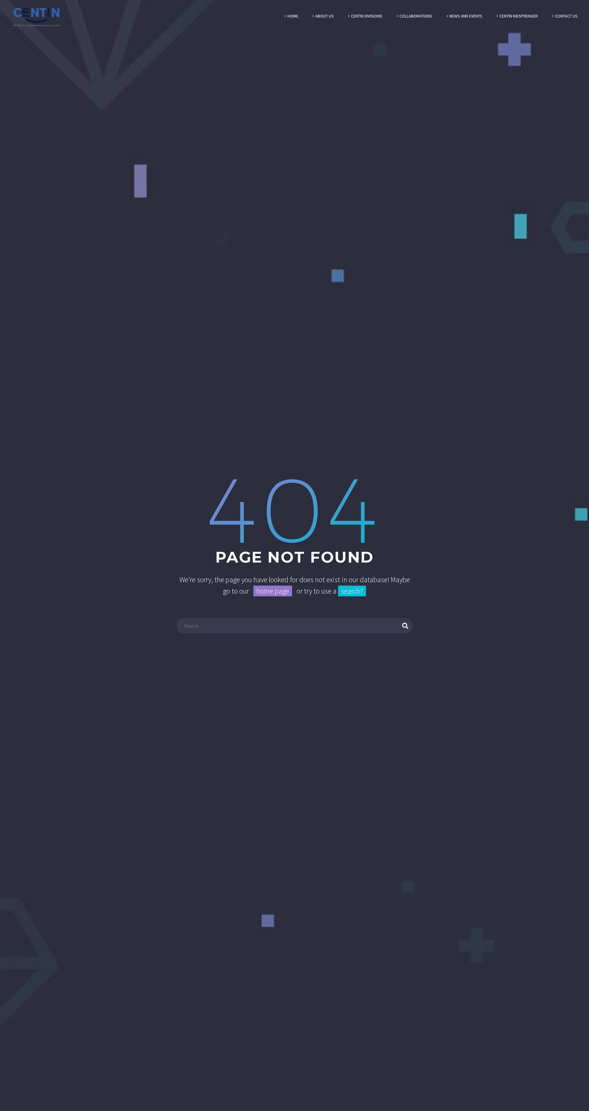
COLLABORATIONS (415, 16)
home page (272, 591)
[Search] (405, 625)
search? (352, 591)
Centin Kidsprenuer (518, 16)
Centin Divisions (366, 16)
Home (292, 16)
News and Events (465, 16)
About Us (324, 16)
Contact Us (566, 16)
